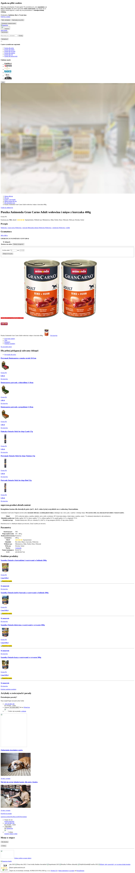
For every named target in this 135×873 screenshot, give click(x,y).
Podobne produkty (9, 343)
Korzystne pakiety (9, 338)
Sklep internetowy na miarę (66, 870)
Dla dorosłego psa (9, 203)
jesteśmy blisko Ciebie (10, 834)
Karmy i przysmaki (10, 199)
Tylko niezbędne (5, 20)
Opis (5, 340)
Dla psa (6, 198)
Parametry (7, 342)
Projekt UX (54, 870)
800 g (6, 235)
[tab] (10, 354)
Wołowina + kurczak (21, 227)
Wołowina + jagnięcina (52, 227)
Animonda (18, 548)
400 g (2, 235)
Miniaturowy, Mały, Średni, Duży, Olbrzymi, (56, 220)
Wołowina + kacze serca (8, 227)
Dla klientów (4, 842)
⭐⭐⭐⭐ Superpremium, (25, 220)
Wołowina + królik (64, 227)
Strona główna (8, 196)
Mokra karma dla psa (10, 201)
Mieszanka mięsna (33, 227)
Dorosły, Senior (79, 220)
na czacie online (14, 707)
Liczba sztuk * (6, 250)
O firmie (3, 845)
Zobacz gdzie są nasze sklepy (22, 858)
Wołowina (42, 227)
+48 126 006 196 (9, 704)
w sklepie (23, 711)
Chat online (8, 826)
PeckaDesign (80, 870)
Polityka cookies (5, 16)
